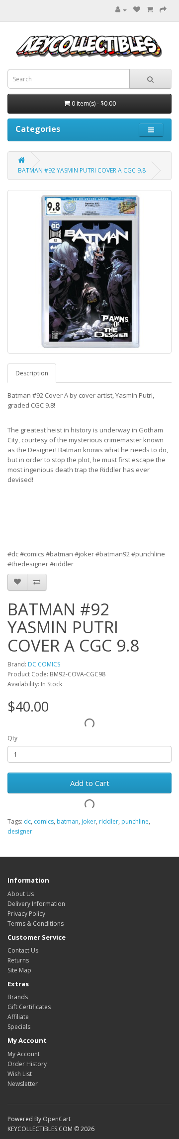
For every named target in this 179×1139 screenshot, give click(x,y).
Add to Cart (89, 783)
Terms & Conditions (35, 923)
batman (68, 821)
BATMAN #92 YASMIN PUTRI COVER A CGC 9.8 (82, 170)
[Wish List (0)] (136, 9)
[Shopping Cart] (150, 9)
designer (19, 831)
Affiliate (18, 1017)
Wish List (19, 1074)
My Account (23, 1054)
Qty (12, 738)
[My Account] (118, 9)
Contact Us (22, 950)
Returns (18, 960)
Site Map (19, 970)
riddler (108, 821)
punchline (135, 821)
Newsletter (22, 1083)
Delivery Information (36, 903)
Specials (18, 1026)
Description (31, 373)
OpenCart (57, 1119)
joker (89, 821)
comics (44, 821)
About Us (20, 894)
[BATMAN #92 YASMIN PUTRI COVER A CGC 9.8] (89, 272)
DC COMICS (44, 664)
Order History (27, 1064)
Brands (17, 997)
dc (27, 821)
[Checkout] (163, 9)
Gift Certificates (29, 1007)
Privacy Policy (26, 913)
